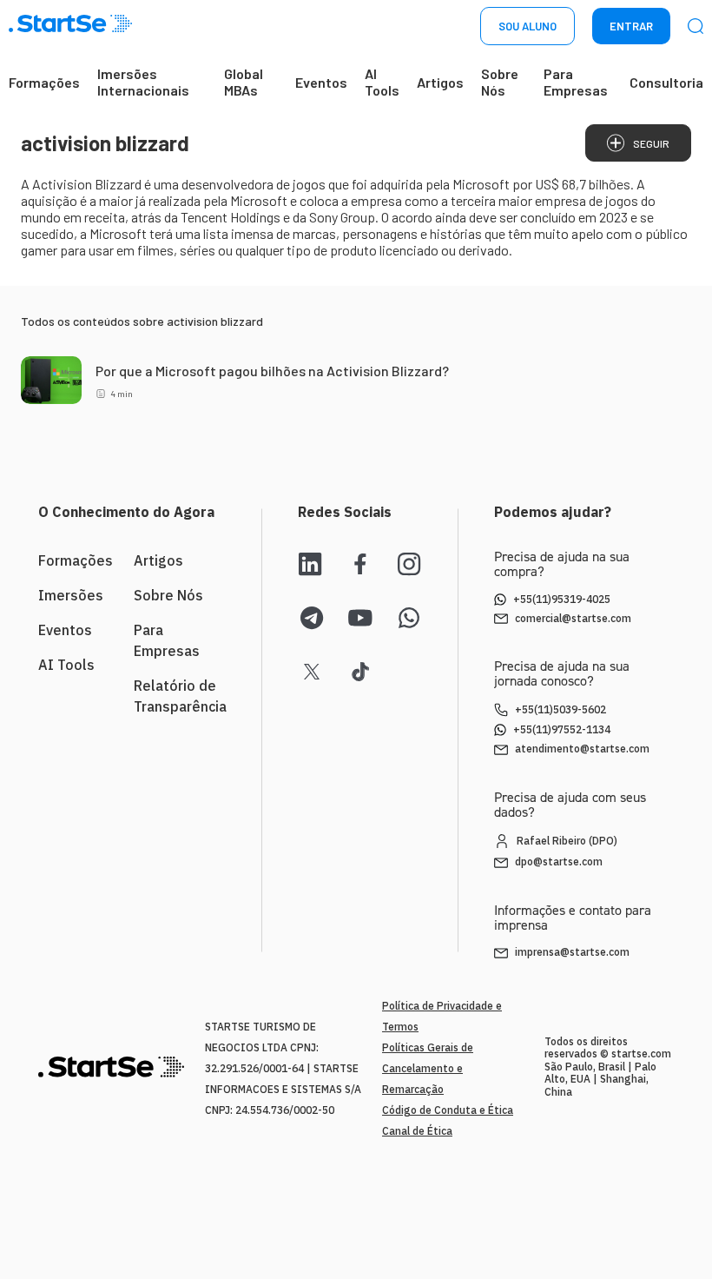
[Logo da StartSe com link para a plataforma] (70, 26)
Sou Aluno (527, 26)
